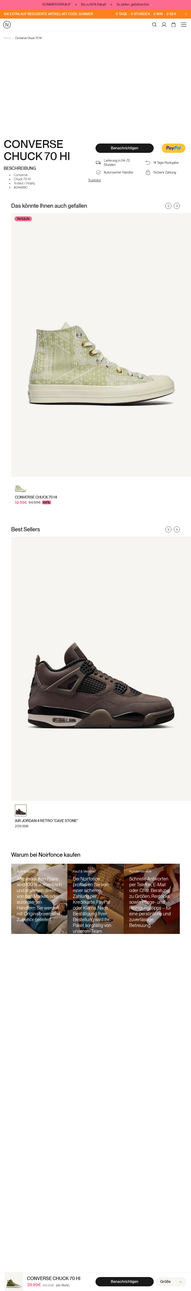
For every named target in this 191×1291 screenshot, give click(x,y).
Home (7, 38)
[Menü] (184, 24)
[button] (173, 149)
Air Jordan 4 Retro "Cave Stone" (46, 821)
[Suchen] (154, 24)
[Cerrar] (185, 14)
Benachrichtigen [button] (124, 148)
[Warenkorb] (174, 24)
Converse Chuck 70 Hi (28, 38)
